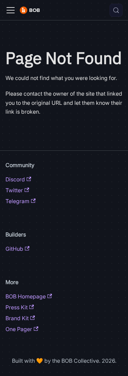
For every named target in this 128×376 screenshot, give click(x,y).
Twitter (14, 190)
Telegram (17, 201)
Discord (15, 179)
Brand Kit (17, 318)
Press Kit (16, 307)
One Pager (18, 329)
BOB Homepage (25, 296)
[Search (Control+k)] (116, 10)
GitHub (14, 248)
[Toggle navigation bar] (10, 10)
